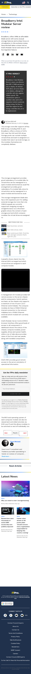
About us (16, 626)
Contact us (15, 630)
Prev (6, 433)
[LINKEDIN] (12, 444)
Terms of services (23, 400)
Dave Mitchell (11, 121)
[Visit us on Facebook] (5, 615)
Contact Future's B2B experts (15, 657)
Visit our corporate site (22, 597)
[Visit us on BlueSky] (21, 615)
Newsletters (15, 647)
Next (25, 433)
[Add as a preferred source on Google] (7, 603)
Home (3, 14)
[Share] (3, 54)
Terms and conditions (16, 633)
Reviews (26, 123)
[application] (15, 279)
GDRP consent (15, 650)
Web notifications (15, 640)
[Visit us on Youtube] (16, 615)
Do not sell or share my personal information (15, 660)
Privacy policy (15, 636)
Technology (13, 14)
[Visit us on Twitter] (10, 615)
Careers (15, 653)
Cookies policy (15, 643)
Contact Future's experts (16, 623)
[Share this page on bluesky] (17, 54)
